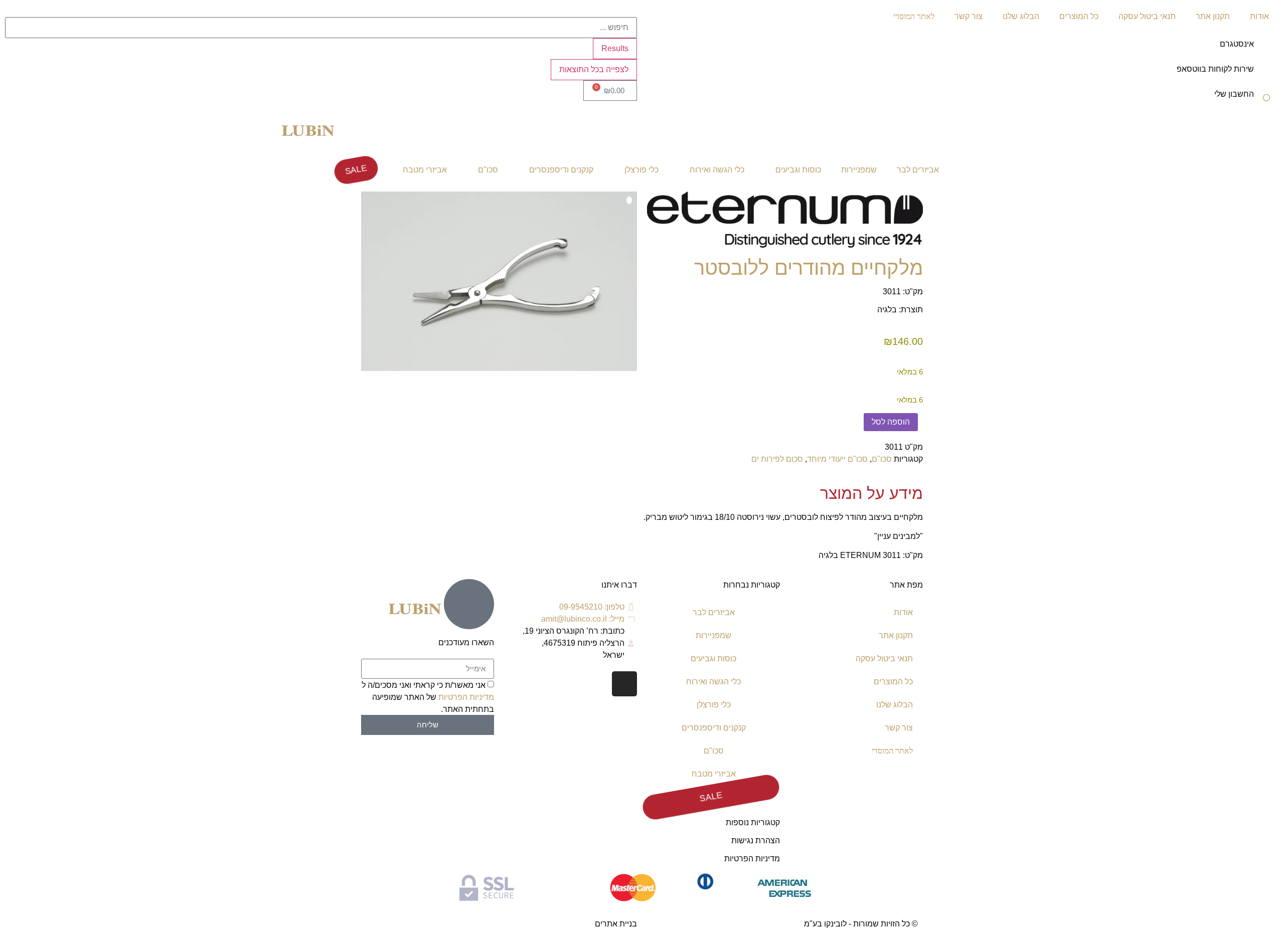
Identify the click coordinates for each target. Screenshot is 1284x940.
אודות (1259, 16)
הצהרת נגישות (755, 840)
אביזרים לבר (918, 169)
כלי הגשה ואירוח (717, 169)
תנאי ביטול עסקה (1147, 16)
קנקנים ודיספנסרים (561, 169)
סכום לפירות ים (777, 459)
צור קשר (968, 16)
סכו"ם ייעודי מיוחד (837, 459)
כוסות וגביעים (798, 169)
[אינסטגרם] (1266, 50)
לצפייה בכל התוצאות (593, 69)
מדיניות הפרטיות (752, 858)
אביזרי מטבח (425, 169)
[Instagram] (624, 683)
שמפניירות (859, 169)
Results (614, 48)
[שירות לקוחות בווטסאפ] (1266, 75)
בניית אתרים (616, 923)
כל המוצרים (1078, 16)
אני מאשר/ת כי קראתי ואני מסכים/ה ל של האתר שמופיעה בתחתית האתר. (428, 696)
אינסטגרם (1237, 44)
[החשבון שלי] (1266, 100)
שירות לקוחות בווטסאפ (1215, 69)
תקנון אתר (1213, 16)
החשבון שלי (1234, 94)
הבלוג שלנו (1021, 16)
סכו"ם (488, 169)
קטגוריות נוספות (753, 822)
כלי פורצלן (641, 169)
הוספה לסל (891, 422)
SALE (356, 169)
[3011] (499, 281)
